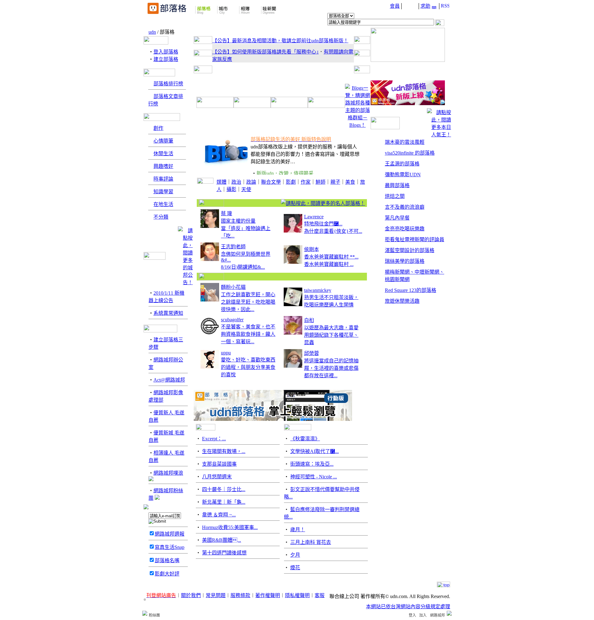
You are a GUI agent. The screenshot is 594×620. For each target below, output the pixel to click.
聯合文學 (271, 182)
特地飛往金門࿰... (323, 223)
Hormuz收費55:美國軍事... (230, 527)
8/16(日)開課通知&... (243, 267)
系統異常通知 (168, 313)
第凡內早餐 (397, 217)
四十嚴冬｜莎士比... (223, 489)
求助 (425, 6)
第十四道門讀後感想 (224, 552)
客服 (320, 595)
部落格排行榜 (168, 83)
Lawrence (314, 216)
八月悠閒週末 (217, 476)
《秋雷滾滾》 (305, 438)
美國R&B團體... (221, 540)
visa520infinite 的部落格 (410, 153)
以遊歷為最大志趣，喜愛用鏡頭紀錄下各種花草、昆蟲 (331, 335)
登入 (412, 615)
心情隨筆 (163, 140)
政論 (251, 182)
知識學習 (163, 191)
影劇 (291, 182)
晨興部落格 (397, 185)
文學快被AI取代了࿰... (314, 451)
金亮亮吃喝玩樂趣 (404, 228)
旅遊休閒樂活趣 (402, 301)
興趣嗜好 (163, 166)
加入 (423, 615)
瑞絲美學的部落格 (404, 261)
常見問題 (216, 595)
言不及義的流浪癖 (404, 207)
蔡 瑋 (226, 213)
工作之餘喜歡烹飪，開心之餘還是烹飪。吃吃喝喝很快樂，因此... (248, 302)
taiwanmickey (317, 290)
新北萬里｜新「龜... (223, 502)
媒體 (221, 182)
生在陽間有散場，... (223, 451)
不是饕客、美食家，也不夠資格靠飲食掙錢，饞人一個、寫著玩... (248, 334)
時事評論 (163, 179)
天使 (246, 189)
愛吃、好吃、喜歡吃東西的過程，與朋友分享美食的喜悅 (248, 367)
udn (152, 32)
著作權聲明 (267, 595)
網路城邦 (437, 615)
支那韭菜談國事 (219, 464)
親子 (335, 182)
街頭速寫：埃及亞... (312, 464)
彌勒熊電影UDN (403, 174)
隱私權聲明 (297, 595)
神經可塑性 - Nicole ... (313, 476)
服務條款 (240, 595)
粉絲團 (154, 615)
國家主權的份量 (238, 221)
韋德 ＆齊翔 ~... (219, 514)
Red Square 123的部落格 (410, 290)
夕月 (295, 555)
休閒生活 (163, 153)
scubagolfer (232, 319)
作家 (306, 182)
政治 (236, 182)
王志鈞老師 (233, 246)
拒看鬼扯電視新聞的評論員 (414, 239)
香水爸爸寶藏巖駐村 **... (331, 256)
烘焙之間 (395, 196)
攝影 (231, 189)
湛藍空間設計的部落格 (409, 250)
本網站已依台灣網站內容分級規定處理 (408, 606)
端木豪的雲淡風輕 (404, 142)
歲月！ (297, 529)
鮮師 (320, 182)
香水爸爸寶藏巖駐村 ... (329, 264)
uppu (226, 352)
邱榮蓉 (311, 353)
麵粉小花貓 (233, 287)
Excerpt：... (214, 438)
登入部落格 (165, 51)
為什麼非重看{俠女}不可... (333, 231)
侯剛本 (311, 249)
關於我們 (191, 595)
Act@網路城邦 (169, 380)
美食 (350, 182)
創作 (158, 128)
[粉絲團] (144, 613)
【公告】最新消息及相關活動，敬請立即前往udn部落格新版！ (280, 40)
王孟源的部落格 (402, 163)
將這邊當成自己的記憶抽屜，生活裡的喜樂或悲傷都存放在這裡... (331, 368)
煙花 (295, 567)
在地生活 (163, 204)
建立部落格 (165, 59)
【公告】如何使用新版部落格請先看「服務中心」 (265, 51)
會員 (395, 6)
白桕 (309, 320)
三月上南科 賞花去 (310, 542)
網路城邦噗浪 (168, 473)
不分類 (160, 217)
